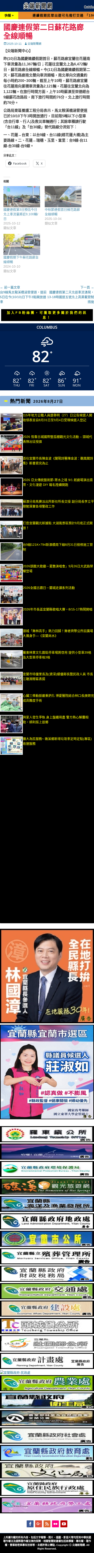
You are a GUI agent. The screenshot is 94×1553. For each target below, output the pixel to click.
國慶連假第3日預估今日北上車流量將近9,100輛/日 (20, 214)
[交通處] (47, 1298)
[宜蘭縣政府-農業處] (47, 1390)
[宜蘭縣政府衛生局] (47, 1407)
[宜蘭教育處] (47, 1460)
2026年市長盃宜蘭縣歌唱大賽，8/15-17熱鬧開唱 (57, 609)
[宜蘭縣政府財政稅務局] (47, 1280)
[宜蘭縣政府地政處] (47, 1228)
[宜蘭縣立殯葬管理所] (47, 1263)
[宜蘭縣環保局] (47, 1176)
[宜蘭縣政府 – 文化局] (47, 1477)
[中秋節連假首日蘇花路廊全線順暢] (63, 196)
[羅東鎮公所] (47, 1141)
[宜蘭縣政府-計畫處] (47, 1368)
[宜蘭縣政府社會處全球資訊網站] (47, 1442)
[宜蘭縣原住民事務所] (47, 1495)
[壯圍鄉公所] (47, 1350)
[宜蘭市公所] (47, 1246)
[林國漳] (47, 1022)
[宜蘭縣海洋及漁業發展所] (47, 1211)
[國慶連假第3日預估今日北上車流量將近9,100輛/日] (21, 196)
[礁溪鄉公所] (47, 1193)
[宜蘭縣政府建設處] (47, 1315)
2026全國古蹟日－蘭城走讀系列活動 (49, 588)
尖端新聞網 (34, 43)
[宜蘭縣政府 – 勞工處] (47, 1512)
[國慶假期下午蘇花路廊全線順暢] (21, 244)
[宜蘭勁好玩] (47, 1158)
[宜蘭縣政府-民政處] (15, 1372)
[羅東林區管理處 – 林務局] (47, 1425)
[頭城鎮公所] (47, 1333)
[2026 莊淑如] (47, 1118)
